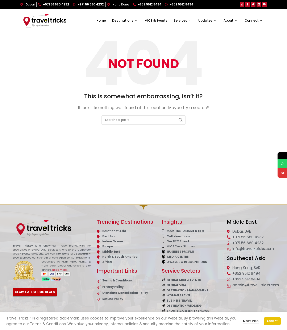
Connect (252, 20)
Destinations (122, 20)
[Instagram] (242, 4)
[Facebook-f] (247, 4)
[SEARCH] (181, 120)
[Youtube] (264, 4)
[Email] (282, 173)
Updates (205, 20)
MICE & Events (156, 20)
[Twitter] (253, 4)
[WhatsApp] (282, 163)
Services (180, 20)
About (228, 20)
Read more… (60, 270)
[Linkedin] (259, 4)
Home (101, 20)
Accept (272, 321)
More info (251, 321)
